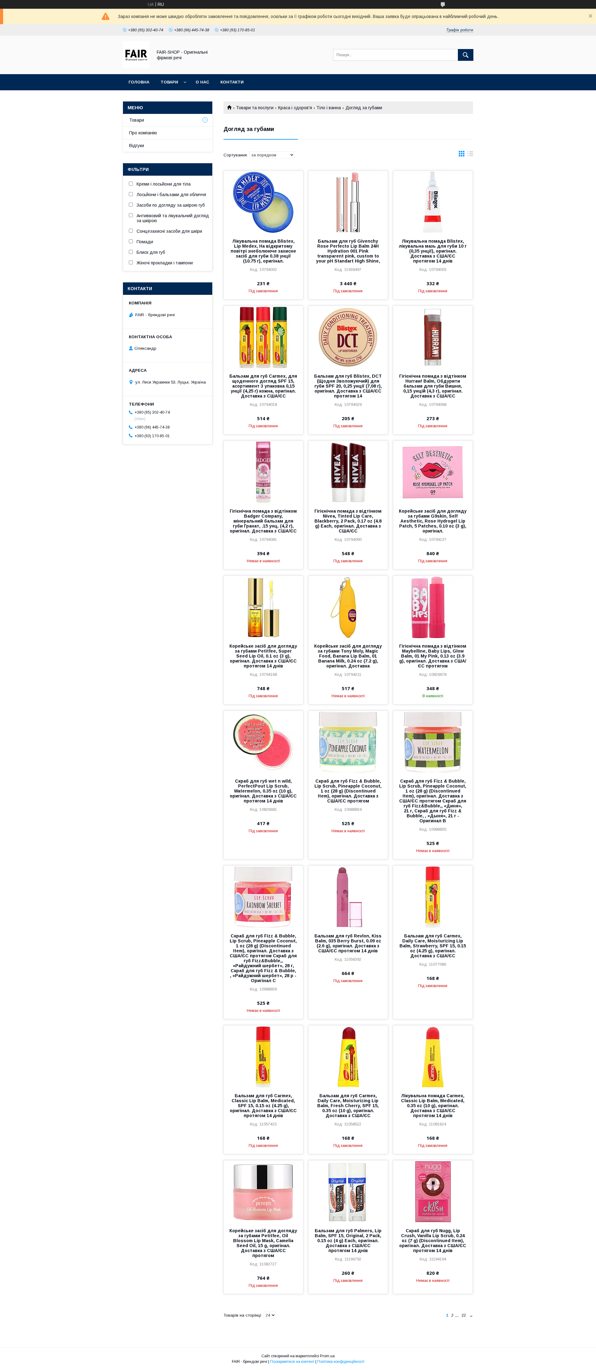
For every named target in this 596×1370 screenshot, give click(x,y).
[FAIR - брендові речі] (136, 66)
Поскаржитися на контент (292, 1361)
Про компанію (143, 132)
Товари (169, 82)
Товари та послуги (254, 107)
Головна (139, 82)
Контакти (232, 82)
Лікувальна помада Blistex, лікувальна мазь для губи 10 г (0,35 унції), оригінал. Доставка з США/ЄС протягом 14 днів (433, 251)
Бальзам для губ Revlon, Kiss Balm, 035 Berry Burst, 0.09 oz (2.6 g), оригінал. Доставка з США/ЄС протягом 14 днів (348, 943)
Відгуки (136, 145)
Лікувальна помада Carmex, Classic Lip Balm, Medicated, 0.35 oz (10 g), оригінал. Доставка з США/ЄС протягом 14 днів (432, 1105)
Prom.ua (327, 1356)
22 (464, 1315)
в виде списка (470, 155)
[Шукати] (465, 55)
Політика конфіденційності (340, 1361)
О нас (202, 82)
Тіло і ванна (328, 107)
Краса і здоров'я (295, 107)
